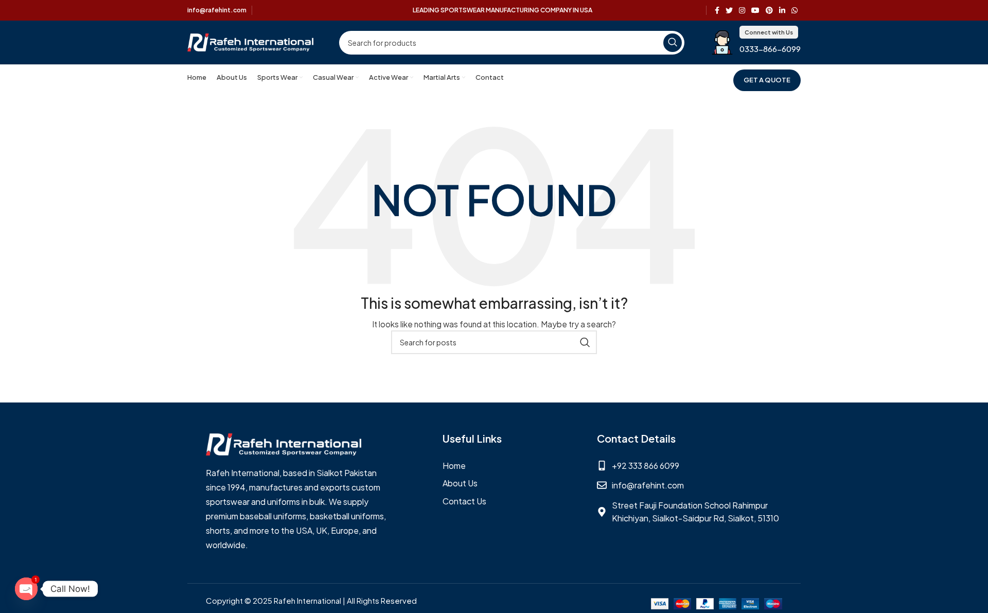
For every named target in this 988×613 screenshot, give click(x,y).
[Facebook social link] (717, 10)
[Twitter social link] (729, 10)
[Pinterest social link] (769, 10)
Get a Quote (767, 80)
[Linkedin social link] (782, 10)
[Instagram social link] (742, 10)
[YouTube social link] (755, 10)
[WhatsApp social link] (794, 10)
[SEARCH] (672, 42)
